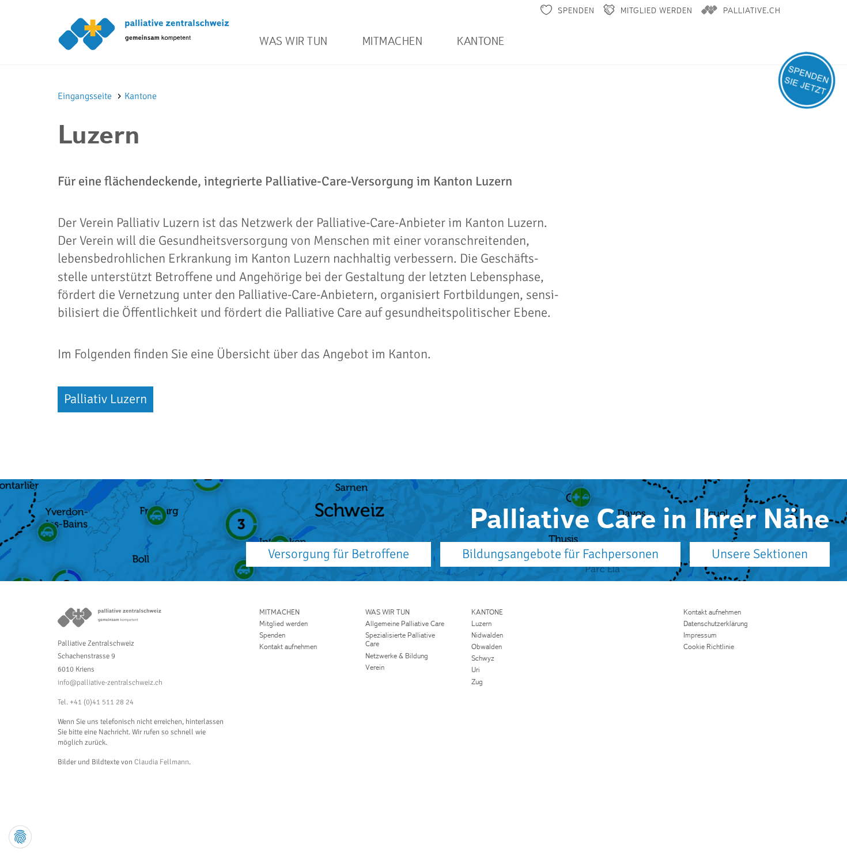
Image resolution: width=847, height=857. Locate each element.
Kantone (481, 41)
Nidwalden (487, 635)
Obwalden (486, 646)
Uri (475, 669)
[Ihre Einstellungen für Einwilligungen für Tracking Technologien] (20, 837)
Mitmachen (392, 41)
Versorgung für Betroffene (338, 554)
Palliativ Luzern (105, 399)
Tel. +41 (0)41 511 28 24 (96, 702)
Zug (477, 681)
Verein (374, 667)
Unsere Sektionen (760, 554)
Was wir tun (293, 41)
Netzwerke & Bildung (396, 655)
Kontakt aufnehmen (288, 646)
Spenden (576, 10)
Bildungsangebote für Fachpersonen (560, 554)
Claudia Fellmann (161, 762)
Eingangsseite (86, 96)
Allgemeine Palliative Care (404, 623)
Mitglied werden (657, 10)
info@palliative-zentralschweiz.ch (110, 682)
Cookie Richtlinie (708, 646)
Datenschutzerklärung (715, 623)
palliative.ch (752, 10)
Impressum (700, 635)
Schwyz (482, 658)
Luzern (481, 623)
